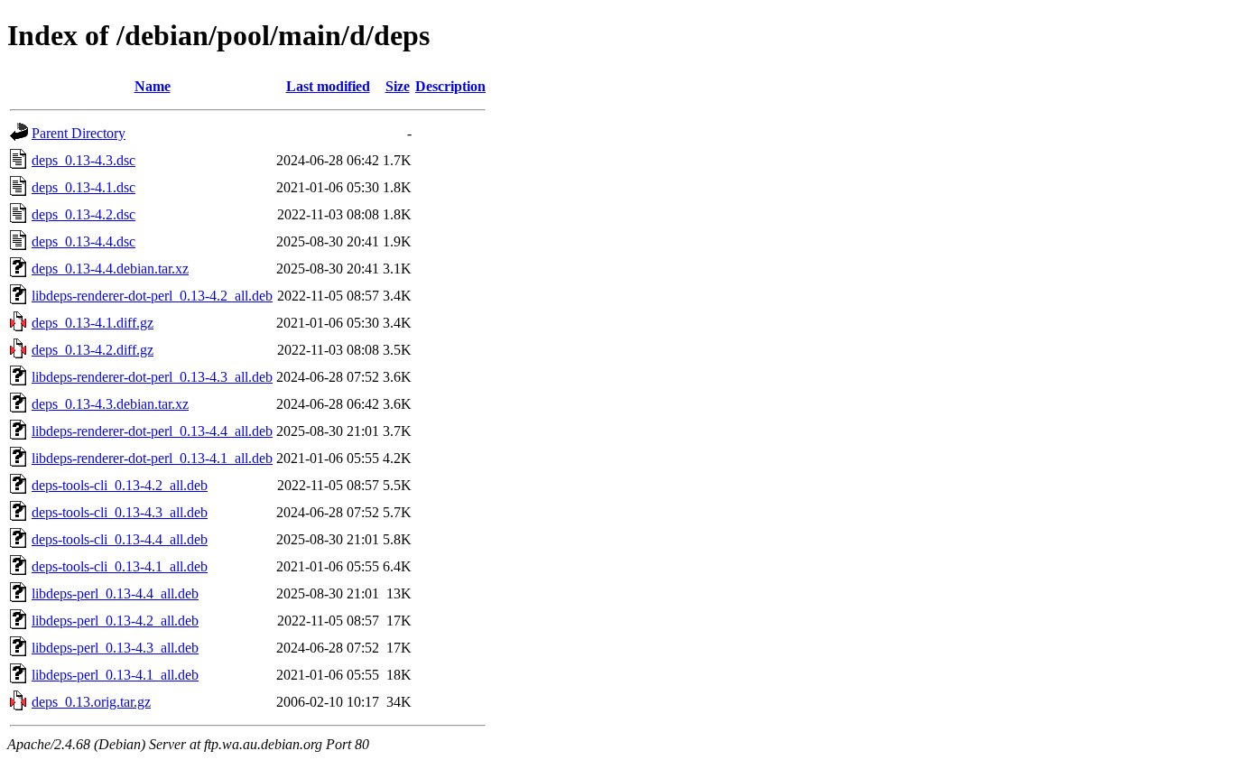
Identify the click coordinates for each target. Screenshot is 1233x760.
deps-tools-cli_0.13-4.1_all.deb (120, 566)
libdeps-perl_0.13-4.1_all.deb (115, 674)
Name (152, 86)
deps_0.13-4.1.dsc (83, 187)
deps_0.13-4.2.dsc (83, 214)
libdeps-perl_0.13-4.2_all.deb (115, 620)
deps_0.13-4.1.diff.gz (92, 322)
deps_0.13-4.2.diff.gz (92, 349)
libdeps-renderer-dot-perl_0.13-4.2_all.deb (152, 295)
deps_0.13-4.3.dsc (83, 160)
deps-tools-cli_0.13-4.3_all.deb (120, 512)
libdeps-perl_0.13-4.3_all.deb (115, 647)
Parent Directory (78, 133)
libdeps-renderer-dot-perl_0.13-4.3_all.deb (152, 377)
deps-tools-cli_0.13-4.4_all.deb (120, 539)
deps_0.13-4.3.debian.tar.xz (110, 404)
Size (397, 86)
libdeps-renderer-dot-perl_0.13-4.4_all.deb (152, 431)
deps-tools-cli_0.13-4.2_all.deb (120, 485)
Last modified (328, 86)
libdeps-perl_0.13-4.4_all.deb (115, 593)
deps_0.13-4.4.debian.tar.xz (110, 268)
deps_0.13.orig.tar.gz (91, 701)
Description (450, 86)
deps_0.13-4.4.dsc (83, 241)
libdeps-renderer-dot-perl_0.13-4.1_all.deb (152, 458)
